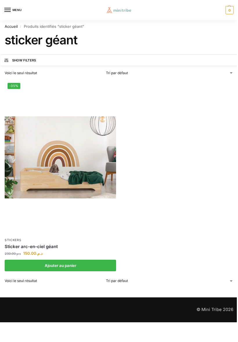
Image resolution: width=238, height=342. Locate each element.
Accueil (11, 26)
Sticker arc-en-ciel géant (31, 246)
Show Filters (24, 60)
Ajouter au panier (60, 265)
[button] (229, 10)
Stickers (13, 240)
